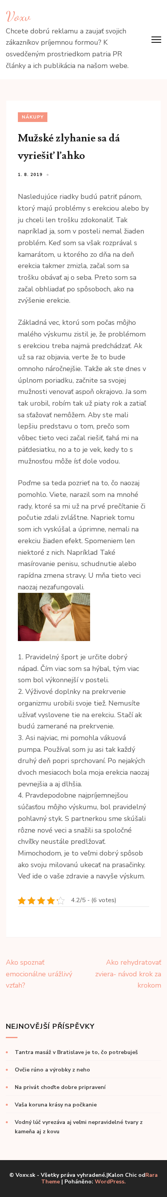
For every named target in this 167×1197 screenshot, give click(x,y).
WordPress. (110, 1181)
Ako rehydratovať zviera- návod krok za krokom (128, 974)
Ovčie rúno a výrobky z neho (52, 1069)
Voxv (18, 16)
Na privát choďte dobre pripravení (60, 1087)
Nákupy (32, 117)
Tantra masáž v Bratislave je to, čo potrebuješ (76, 1052)
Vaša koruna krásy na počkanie (56, 1104)
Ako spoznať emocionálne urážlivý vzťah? (39, 974)
